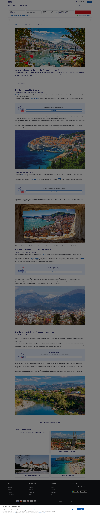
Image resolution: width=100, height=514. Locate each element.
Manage (73, 509)
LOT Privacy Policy (42, 512)
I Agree (80, 509)
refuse (15, 512)
